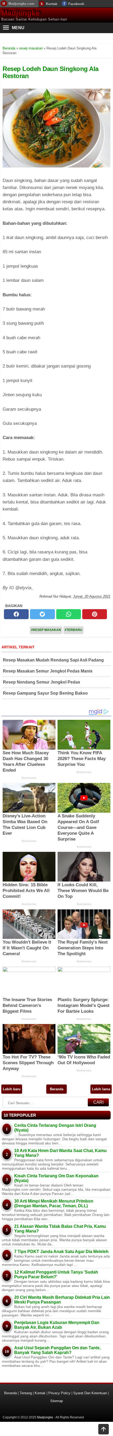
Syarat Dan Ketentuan (90, 1393)
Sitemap (56, 1401)
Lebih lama (101, 1089)
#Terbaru (73, 630)
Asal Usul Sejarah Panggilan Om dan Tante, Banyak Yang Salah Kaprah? (57, 1350)
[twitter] (42, 614)
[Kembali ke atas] (103, 1429)
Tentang (26, 1393)
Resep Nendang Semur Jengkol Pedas (41, 682)
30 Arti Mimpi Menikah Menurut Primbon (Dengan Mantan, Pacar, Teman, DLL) (53, 1203)
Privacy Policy (59, 1393)
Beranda (56, 1089)
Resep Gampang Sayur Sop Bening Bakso (45, 693)
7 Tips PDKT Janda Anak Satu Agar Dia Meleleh (61, 1251)
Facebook (76, 4)
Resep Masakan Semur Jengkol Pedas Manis (48, 671)
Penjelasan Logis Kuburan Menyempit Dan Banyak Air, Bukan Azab (56, 1325)
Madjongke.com (21, 4)
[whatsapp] (68, 614)
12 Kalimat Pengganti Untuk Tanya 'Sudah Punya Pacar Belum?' (56, 1274)
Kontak (51, 4)
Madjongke (20, 13)
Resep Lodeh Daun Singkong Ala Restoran (51, 72)
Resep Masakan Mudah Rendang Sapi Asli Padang (53, 660)
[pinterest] (94, 614)
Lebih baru (11, 1089)
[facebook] (16, 614)
